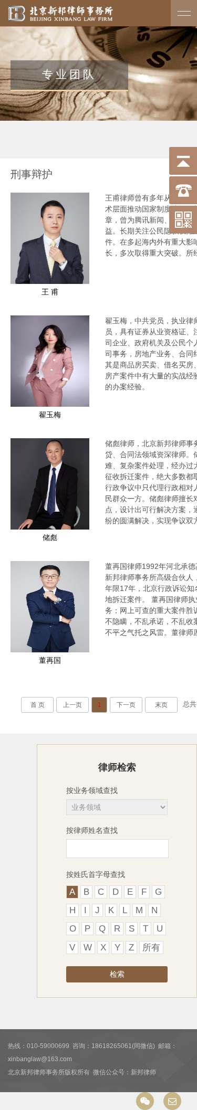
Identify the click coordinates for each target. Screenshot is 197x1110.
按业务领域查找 (92, 790)
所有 (151, 948)
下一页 (126, 705)
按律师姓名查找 (92, 830)
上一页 (72, 705)
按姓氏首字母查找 (95, 874)
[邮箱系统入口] (172, 1101)
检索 (117, 974)
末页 (161, 705)
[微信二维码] (145, 1101)
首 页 (37, 705)
